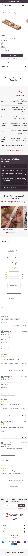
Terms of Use (14, 552)
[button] (22, 370)
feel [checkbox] (11, 319)
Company (5, 532)
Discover (5, 525)
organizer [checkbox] (17, 319)
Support (5, 528)
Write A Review (14, 285)
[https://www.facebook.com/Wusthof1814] (12, 519)
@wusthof (13, 201)
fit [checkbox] (2, 319)
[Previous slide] (1, 1)
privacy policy (21, 508)
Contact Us (14, 537)
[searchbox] (14, 308)
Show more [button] (4, 322)
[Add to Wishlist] (25, 55)
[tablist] (14, 251)
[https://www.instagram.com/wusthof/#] (16, 519)
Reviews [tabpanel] (11, 251)
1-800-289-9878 (14, 535)
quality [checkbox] (6, 319)
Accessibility (7, 552)
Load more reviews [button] (14, 486)
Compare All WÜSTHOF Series (14, 150)
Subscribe (21, 505)
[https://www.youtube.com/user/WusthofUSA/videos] (14, 519)
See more (4, 354)
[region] (14, 271)
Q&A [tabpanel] (18, 251)
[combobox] (20, 325)
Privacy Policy (21, 552)
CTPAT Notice (20, 554)
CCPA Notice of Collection (10, 554)
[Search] (19, 5)
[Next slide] (26, 1)
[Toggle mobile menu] (26, 5)
